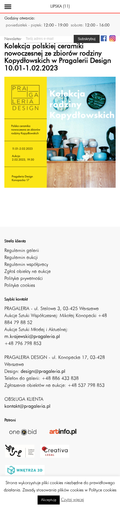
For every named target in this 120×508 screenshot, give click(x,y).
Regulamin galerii (21, 250)
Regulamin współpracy (26, 264)
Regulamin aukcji (21, 257)
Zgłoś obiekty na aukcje (27, 271)
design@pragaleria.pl (43, 371)
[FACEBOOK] (104, 38)
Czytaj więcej (72, 500)
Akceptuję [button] (48, 500)
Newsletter (12, 39)
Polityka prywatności (23, 278)
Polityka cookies (19, 285)
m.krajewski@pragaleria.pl (32, 337)
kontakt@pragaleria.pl (27, 406)
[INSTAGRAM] (112, 38)
